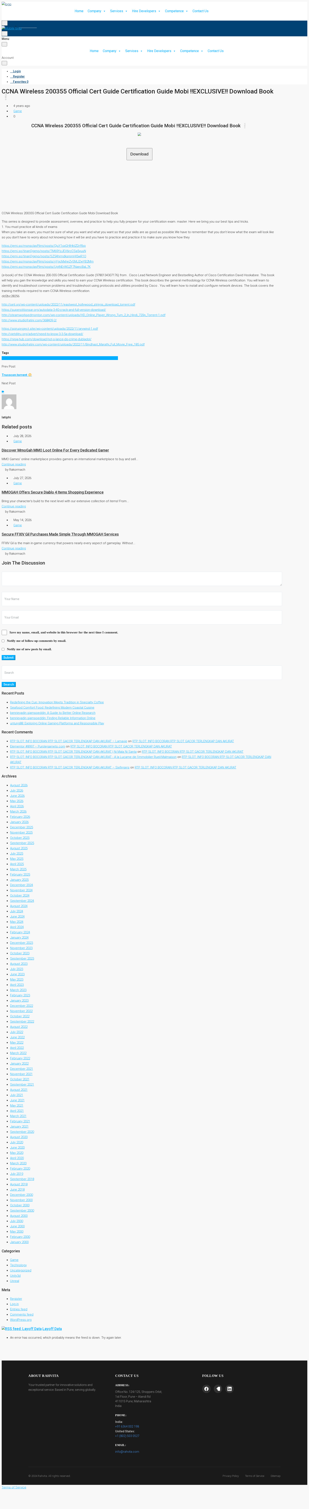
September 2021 (22, 1084)
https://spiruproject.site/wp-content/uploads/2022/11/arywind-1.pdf (50, 329)
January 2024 (19, 937)
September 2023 (22, 958)
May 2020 (16, 1153)
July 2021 (16, 1095)
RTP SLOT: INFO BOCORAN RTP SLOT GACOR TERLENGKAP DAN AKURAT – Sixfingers (69, 767)
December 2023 (21, 943)
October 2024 (19, 895)
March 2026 (18, 811)
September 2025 (22, 843)
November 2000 (21, 1200)
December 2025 (21, 827)
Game (17, 111)
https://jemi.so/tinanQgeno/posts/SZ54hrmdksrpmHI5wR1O (44, 256)
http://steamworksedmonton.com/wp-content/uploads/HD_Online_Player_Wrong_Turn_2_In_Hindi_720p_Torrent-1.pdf (83, 315)
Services (116, 11)
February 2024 (20, 932)
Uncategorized (20, 1270)
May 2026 (16, 801)
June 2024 (17, 916)
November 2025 (21, 832)
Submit (8, 657)
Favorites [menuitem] (29, 26)
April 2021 (17, 1111)
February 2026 (20, 817)
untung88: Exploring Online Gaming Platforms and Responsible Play (57, 723)
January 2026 (19, 822)
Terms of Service (254, 1475)
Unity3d (15, 1276)
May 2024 (16, 922)
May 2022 (16, 1042)
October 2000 (19, 1205)
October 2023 (19, 953)
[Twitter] (218, 1389)
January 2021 (19, 1126)
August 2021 (19, 1090)
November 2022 (21, 1011)
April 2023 (17, 985)
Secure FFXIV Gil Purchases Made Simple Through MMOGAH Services (60, 534)
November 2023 (21, 948)
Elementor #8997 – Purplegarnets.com (37, 746)
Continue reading (14, 464)
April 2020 (17, 1158)
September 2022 (22, 1021)
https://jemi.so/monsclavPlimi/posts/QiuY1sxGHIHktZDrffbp (44, 246)
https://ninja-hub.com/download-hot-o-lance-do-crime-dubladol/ (46, 339)
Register (16, 1299)
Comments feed (21, 1314)
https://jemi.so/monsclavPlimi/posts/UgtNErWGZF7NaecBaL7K (46, 267)
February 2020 (20, 1168)
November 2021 (21, 1074)
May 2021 (16, 1105)
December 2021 (21, 1069)
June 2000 (17, 1226)
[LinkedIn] (229, 1389)
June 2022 (17, 1037)
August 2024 (19, 906)
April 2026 (17, 806)
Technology (18, 1265)
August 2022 (19, 1027)
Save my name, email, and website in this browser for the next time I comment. (63, 632)
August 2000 (19, 1216)
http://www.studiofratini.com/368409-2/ (29, 320)
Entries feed (18, 1309)
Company (94, 11)
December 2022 (21, 1006)
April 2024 (17, 927)
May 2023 (16, 979)
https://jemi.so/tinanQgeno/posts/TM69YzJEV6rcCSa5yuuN (44, 251)
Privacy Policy (231, 1475)
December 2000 (21, 1195)
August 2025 (19, 848)
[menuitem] (11, 21)
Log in (14, 1304)
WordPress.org (21, 1320)
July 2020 (16, 1142)
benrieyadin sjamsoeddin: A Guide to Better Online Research (52, 713)
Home (79, 11)
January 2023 (19, 1000)
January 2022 (19, 1063)
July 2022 (16, 1032)
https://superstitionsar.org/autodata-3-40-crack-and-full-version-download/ (54, 310)
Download (139, 154)
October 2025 (19, 838)
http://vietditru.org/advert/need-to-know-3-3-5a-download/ (42, 334)
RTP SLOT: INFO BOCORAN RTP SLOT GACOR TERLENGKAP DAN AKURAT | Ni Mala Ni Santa (73, 752)
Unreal (14, 1281)
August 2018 (19, 1184)
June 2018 (17, 1189)
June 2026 (17, 796)
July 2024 (16, 911)
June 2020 (17, 1147)
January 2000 (19, 1242)
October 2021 (19, 1079)
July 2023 (16, 969)
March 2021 (18, 1116)
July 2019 (16, 1174)
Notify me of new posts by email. (29, 649)
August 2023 (19, 964)
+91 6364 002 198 (127, 1426)
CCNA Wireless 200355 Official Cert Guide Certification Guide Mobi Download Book (60, 358)
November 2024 (21, 890)
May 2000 (16, 1231)
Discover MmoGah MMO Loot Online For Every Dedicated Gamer (55, 450)
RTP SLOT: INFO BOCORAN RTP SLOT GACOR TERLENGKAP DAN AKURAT (183, 741)
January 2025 (19, 880)
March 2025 (18, 869)
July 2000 (16, 1221)
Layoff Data (52, 1329)
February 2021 (20, 1121)
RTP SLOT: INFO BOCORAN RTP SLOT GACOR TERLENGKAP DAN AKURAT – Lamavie (68, 741)
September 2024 (22, 901)
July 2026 (16, 790)
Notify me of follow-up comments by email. (36, 640)
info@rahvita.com (127, 1451)
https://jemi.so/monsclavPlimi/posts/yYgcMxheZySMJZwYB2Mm (48, 261)
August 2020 (19, 1137)
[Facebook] (206, 1389)
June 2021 (17, 1100)
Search (8, 684)
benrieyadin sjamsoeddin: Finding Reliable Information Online (52, 718)
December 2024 (21, 885)
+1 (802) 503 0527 (127, 1436)
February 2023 (20, 995)
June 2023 (17, 974)
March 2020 (18, 1163)
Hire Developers (144, 11)
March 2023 (18, 990)
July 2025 (16, 853)
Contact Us (201, 11)
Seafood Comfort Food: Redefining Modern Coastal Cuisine (52, 707)
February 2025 (20, 874)
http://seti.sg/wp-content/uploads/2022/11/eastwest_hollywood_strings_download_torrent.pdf (68, 304)
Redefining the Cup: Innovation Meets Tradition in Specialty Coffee (57, 702)
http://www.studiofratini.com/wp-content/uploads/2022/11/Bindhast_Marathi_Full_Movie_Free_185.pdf (73, 344)
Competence (174, 11)
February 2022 (20, 1058)
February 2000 (20, 1237)
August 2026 (19, 785)
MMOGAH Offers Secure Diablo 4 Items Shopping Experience (53, 492)
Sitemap (276, 1475)
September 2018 (22, 1179)
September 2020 (22, 1132)
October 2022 (19, 1016)
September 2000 (22, 1210)
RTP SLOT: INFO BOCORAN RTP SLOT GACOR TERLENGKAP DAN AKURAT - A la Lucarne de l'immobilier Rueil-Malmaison (93, 757)
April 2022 (17, 1048)
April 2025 (17, 864)
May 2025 (16, 859)
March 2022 (18, 1053)
